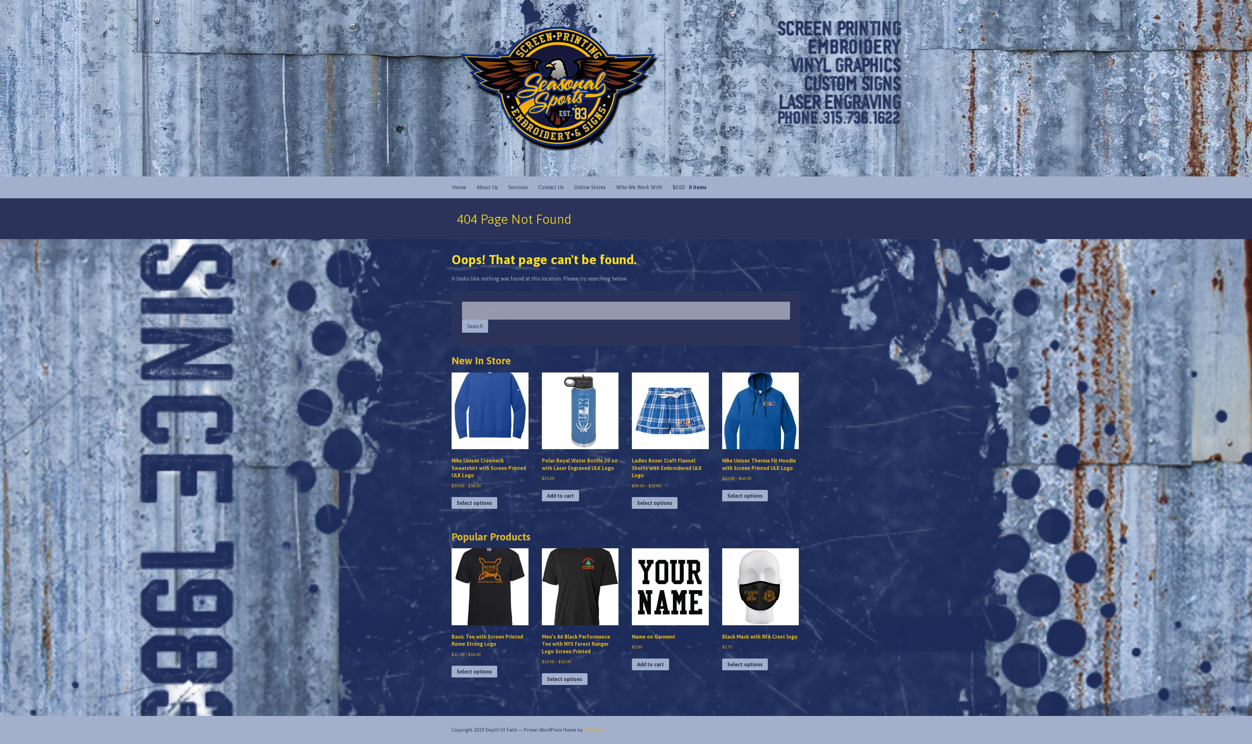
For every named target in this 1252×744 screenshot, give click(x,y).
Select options (474, 503)
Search (475, 326)
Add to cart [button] (560, 496)
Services (518, 187)
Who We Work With (639, 187)
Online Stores (590, 187)
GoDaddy (593, 730)
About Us (487, 187)
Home (459, 187)
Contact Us (551, 187)
